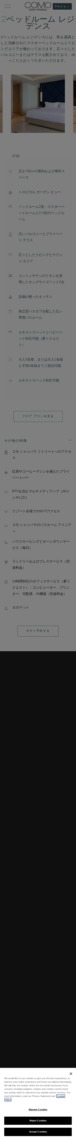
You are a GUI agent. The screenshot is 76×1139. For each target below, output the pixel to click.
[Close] (71, 1073)
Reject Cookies (38, 1120)
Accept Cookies (38, 1131)
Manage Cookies (38, 1109)
